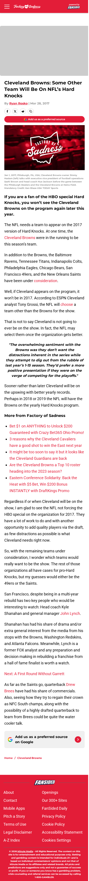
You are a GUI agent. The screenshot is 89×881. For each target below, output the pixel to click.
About (8, 792)
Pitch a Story (14, 816)
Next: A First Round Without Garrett (34, 673)
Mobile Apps (14, 808)
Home (8, 758)
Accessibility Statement (62, 832)
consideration (45, 280)
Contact (10, 800)
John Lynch (70, 613)
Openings (50, 792)
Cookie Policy (53, 824)
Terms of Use (14, 824)
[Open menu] (7, 6)
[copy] (31, 111)
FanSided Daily (54, 808)
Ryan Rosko (18, 103)
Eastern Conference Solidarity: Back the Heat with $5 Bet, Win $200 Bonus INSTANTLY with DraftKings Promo (43, 484)
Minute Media (25, 851)
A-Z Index (11, 840)
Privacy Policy (53, 816)
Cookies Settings (56, 840)
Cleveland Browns (19, 237)
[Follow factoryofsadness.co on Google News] (78, 739)
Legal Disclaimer (17, 832)
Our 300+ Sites (54, 800)
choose (66, 304)
